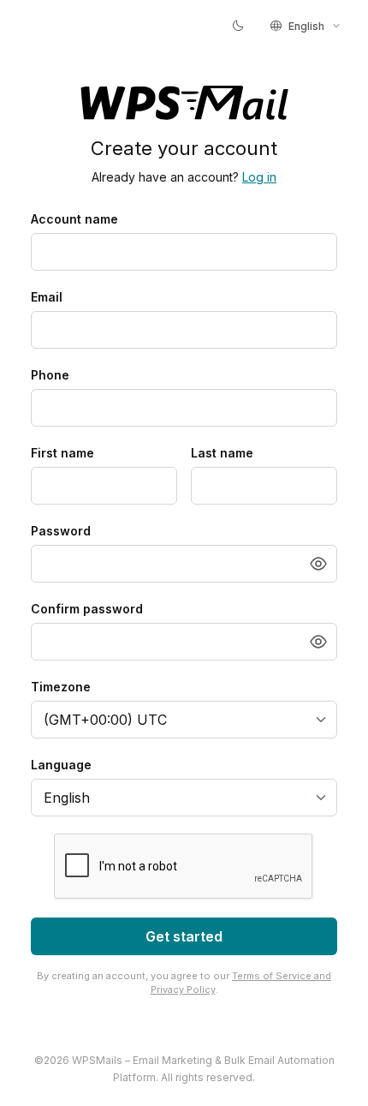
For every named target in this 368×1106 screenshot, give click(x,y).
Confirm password (87, 608)
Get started (184, 936)
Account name (74, 219)
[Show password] (318, 564)
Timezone (61, 686)
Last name (222, 452)
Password (61, 530)
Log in (259, 177)
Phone (50, 375)
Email (46, 297)
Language (61, 764)
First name (62, 452)
